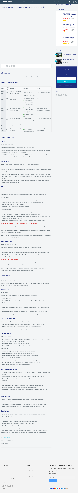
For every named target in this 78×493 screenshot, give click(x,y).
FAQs (27, 474)
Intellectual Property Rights (9, 478)
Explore (59, 1)
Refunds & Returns (30, 472)
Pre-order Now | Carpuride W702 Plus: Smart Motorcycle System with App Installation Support (69, 53)
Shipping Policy (29, 470)
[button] (76, 2)
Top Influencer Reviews (8, 482)
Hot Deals (46, 1)
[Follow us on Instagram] (61, 95)
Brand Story (5, 470)
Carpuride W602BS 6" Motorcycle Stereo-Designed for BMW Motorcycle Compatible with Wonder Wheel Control (69, 15)
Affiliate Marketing (7, 474)
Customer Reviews (7, 480)
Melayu (13, 488)
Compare (56, 1)
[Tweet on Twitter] (12, 66)
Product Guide (4, 9)
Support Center (4, 443)
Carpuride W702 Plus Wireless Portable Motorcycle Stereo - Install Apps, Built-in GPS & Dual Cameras (69, 37)
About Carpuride (7, 468)
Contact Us (5, 472)
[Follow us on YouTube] (59, 95)
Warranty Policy (29, 476)
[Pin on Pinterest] (9, 66)
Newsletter (68, 4)
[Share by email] (14, 66)
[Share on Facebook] (7, 66)
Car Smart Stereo (34, 1)
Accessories (41, 1)
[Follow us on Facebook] (56, 95)
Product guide (7, 437)
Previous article (5, 450)
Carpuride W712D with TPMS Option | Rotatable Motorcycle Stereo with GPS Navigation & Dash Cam (69, 26)
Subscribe (66, 81)
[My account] (74, 2)
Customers (51, 1)
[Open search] (72, 2)
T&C (4, 476)
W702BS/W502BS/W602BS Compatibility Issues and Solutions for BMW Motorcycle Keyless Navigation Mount (70, 60)
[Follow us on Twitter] (63, 95)
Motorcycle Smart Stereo (24, 1)
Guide (63, 4)
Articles (58, 4)
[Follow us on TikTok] (66, 95)
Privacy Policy (29, 468)
